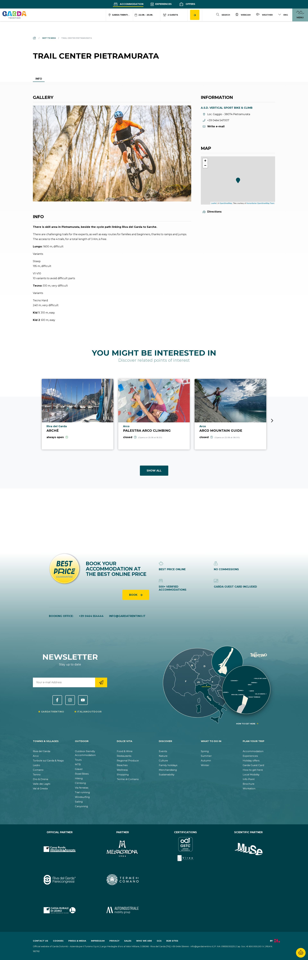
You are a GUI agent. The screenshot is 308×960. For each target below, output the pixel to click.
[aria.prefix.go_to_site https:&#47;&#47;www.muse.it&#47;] (248, 849)
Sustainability (166, 774)
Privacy (114, 940)
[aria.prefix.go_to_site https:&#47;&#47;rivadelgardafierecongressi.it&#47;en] (59, 879)
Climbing (80, 783)
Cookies (58, 940)
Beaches (122, 765)
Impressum (98, 940)
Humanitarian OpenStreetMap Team (260, 203)
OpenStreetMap (226, 203)
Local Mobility (251, 774)
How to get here (253, 769)
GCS (159, 940)
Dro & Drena (40, 779)
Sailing (79, 801)
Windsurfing (82, 797)
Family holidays (168, 765)
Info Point (249, 779)
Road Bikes (82, 773)
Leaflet (213, 203)
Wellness (122, 769)
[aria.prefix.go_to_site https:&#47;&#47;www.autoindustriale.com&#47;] (122, 910)
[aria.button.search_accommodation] (194, 15)
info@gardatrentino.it (127, 616)
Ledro (36, 765)
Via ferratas (81, 787)
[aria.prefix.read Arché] (77, 414)
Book (133, 594)
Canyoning (81, 806)
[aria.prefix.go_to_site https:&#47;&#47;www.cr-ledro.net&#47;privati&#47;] (59, 910)
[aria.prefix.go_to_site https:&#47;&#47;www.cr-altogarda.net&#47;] (59, 849)
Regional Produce (128, 760)
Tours (78, 759)
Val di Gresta (40, 788)
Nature (163, 755)
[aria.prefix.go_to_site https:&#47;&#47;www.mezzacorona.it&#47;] (122, 849)
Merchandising (168, 769)
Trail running (82, 792)
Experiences (163, 4)
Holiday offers (251, 760)
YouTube (83, 700)
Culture (163, 760)
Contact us (40, 940)
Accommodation (131, 4)
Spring (205, 751)
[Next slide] (272, 420)
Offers (190, 4)
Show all (154, 470)
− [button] (205, 165)
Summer (206, 755)
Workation (249, 788)
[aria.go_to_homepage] (14, 15)
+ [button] (205, 161)
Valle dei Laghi (41, 783)
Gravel (78, 769)
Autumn (206, 760)
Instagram (70, 700)
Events (163, 751)
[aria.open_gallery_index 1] (112, 153)
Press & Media (77, 940)
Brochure (248, 783)
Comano (38, 769)
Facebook (57, 700)
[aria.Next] (183, 153)
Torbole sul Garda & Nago (48, 760)
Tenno (37, 774)
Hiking (79, 778)
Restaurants (124, 755)
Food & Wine (125, 751)
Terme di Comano (128, 779)
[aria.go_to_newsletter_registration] (101, 682)
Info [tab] (38, 78)
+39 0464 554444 (91, 616)
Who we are (144, 940)
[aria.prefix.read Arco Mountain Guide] (230, 414)
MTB (78, 764)
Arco (36, 755)
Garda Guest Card (253, 765)
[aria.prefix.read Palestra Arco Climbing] (154, 414)
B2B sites (172, 940)
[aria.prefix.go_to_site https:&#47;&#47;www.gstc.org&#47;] (185, 849)
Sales (127, 940)
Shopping (123, 774)
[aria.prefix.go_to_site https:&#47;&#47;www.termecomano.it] (122, 879)
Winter (205, 765)
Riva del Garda (41, 751)
